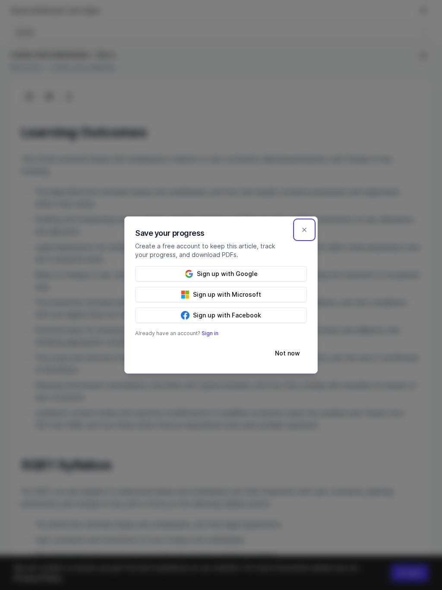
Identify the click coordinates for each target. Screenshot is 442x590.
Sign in (210, 333)
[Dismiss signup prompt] (304, 229)
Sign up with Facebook (227, 315)
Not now (287, 353)
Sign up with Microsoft (227, 294)
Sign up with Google (227, 273)
